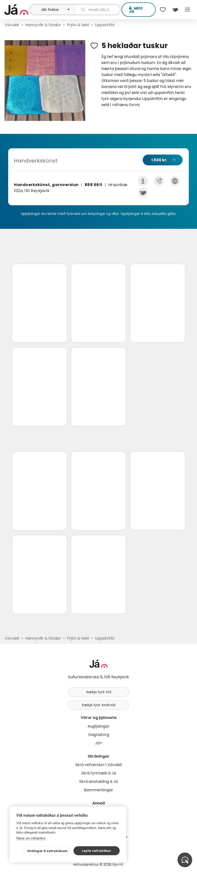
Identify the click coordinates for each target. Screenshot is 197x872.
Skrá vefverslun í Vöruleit (98, 764)
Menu (187, 9)
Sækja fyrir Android (98, 705)
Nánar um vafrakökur (30, 838)
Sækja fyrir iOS (98, 692)
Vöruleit (12, 25)
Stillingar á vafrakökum (47, 851)
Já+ (98, 743)
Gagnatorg (98, 734)
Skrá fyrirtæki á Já (98, 773)
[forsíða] (16, 9)
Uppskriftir (105, 25)
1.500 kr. (159, 160)
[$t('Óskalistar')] (163, 9)
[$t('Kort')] (175, 9)
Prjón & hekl (78, 25)
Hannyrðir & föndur (43, 25)
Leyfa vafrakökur (96, 851)
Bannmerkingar (98, 790)
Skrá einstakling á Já (98, 781)
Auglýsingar (99, 726)
